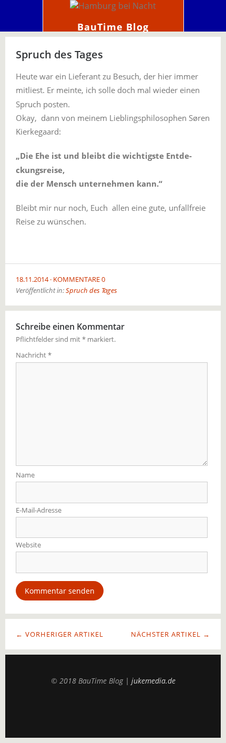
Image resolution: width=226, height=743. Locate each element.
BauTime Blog (113, 27)
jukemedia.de (153, 681)
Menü (21, 16)
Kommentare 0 (79, 279)
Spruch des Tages (91, 290)
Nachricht (34, 355)
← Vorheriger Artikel (60, 634)
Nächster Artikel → (170, 634)
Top (113, 711)
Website (28, 544)
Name (25, 475)
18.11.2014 (32, 279)
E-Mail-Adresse (38, 510)
